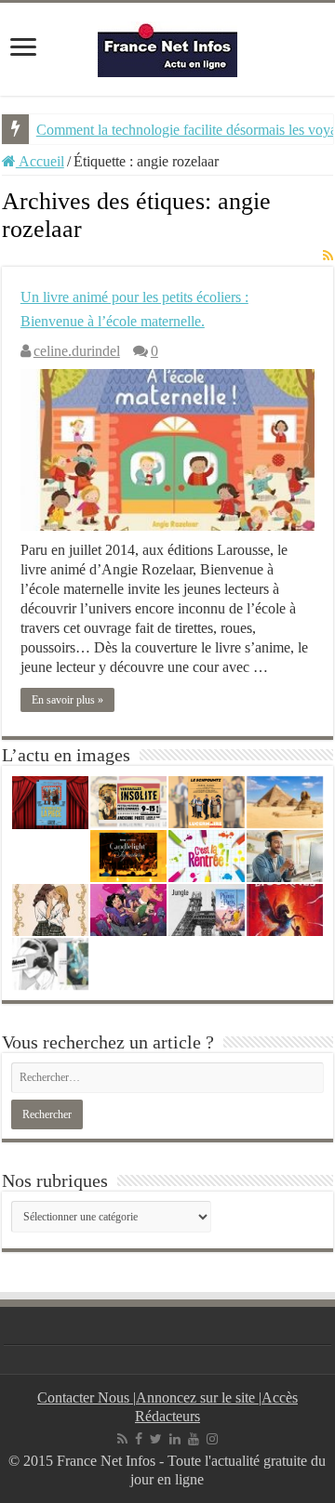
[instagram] (212, 1439)
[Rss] (122, 1439)
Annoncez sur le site (197, 1397)
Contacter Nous (85, 1397)
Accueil (40, 161)
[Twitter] (156, 1439)
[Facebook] (138, 1439)
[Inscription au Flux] (328, 256)
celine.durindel (77, 351)
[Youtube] (193, 1439)
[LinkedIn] (175, 1439)
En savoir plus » (67, 699)
